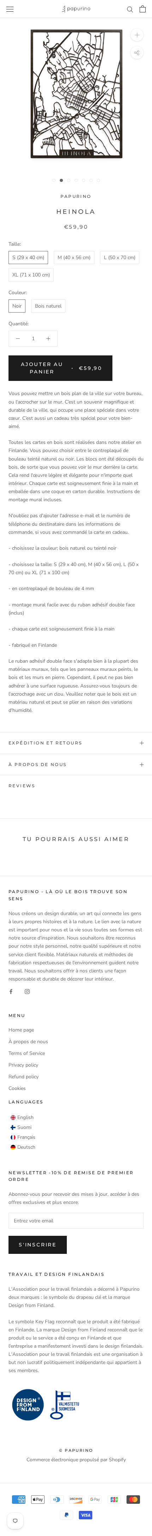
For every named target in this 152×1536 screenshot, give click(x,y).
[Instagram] (27, 991)
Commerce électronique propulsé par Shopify (76, 1459)
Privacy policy (23, 1065)
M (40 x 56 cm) (74, 257)
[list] (22, 1132)
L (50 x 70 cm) (119, 257)
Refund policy (23, 1076)
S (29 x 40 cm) (28, 257)
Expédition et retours (45, 743)
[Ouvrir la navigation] (9, 9)
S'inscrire (38, 1244)
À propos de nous (37, 764)
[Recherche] (130, 9)
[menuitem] (22, 1118)
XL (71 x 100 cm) (31, 275)
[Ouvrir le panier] (143, 8)
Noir (17, 306)
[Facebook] (10, 991)
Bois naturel (48, 306)
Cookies (17, 1088)
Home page (21, 1030)
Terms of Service (26, 1053)
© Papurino (76, 1450)
